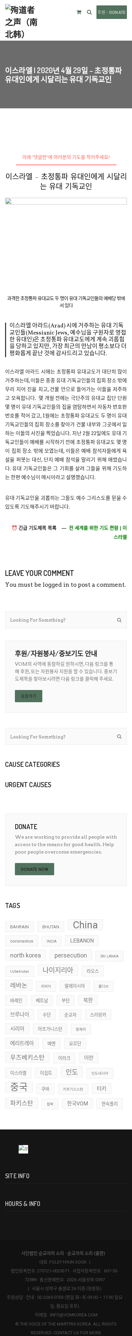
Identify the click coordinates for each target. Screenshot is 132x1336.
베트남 (42, 1000)
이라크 (64, 1058)
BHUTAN (50, 926)
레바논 (18, 985)
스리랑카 (98, 1014)
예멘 (51, 1043)
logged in (56, 584)
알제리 (81, 1029)
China (85, 924)
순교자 (70, 1014)
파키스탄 (21, 1103)
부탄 (66, 1000)
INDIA (52, 941)
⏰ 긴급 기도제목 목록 (34, 528)
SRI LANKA (109, 956)
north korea (25, 955)
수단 (47, 1014)
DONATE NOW (34, 869)
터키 (101, 1089)
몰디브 (103, 986)
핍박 (50, 1104)
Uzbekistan (19, 971)
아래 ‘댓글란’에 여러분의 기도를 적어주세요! (66, 157)
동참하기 (28, 696)
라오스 (93, 971)
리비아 (46, 986)
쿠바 (45, 1089)
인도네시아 (99, 1073)
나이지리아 (58, 970)
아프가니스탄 (50, 1029)
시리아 (17, 1029)
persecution (70, 955)
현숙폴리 (110, 1103)
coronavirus (21, 941)
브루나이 (19, 1015)
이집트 (46, 1073)
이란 (88, 1058)
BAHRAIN (19, 926)
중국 (19, 1087)
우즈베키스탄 (27, 1057)
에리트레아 (22, 1043)
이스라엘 (18, 1073)
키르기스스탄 (73, 1089)
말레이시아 (75, 986)
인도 (72, 1072)
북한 (88, 1000)
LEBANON (82, 941)
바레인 (16, 1000)
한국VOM (77, 1104)
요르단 (75, 1043)
